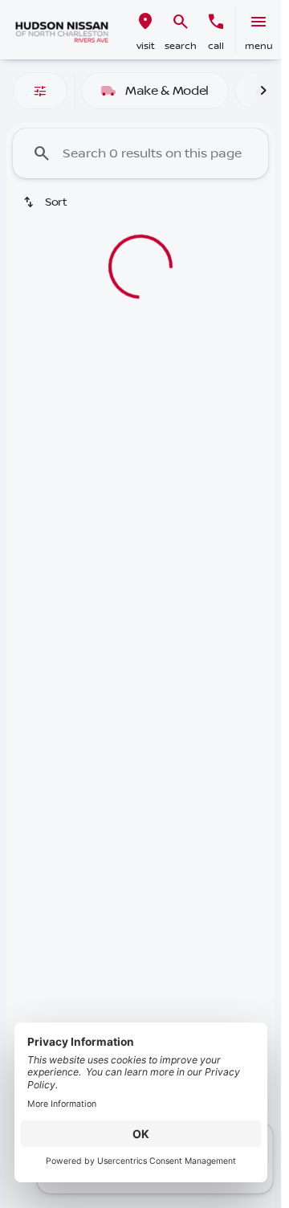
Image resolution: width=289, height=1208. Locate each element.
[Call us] (216, 22)
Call (216, 46)
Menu (259, 46)
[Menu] (258, 21)
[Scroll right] (263, 90)
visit (145, 46)
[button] (145, 30)
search (181, 46)
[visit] (145, 22)
